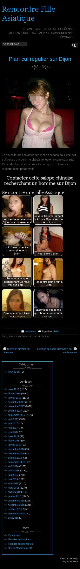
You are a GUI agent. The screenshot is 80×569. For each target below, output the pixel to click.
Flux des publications (19, 539)
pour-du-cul (30, 331)
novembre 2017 (16, 406)
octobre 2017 (15, 410)
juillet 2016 (14, 470)
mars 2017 (13, 436)
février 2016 (14, 492)
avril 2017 (13, 432)
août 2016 (13, 466)
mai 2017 (13, 427)
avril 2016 (13, 483)
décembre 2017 (16, 402)
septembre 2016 (16, 462)
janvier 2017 (14, 445)
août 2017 (13, 419)
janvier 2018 (14, 398)
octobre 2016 (15, 458)
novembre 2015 (16, 505)
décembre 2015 (16, 500)
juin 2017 (13, 423)
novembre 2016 (16, 453)
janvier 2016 (14, 496)
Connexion (14, 535)
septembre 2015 (16, 513)
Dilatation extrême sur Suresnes (16, 351)
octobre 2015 (15, 509)
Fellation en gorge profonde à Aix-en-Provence (57, 351)
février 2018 (14, 393)
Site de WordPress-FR (20, 548)
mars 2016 (13, 487)
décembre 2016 (16, 449)
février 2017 (14, 440)
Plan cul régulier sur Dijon (40, 59)
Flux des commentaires (20, 544)
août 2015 (13, 518)
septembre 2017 (16, 415)
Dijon (56, 331)
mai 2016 (13, 479)
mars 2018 (13, 389)
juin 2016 (13, 475)
